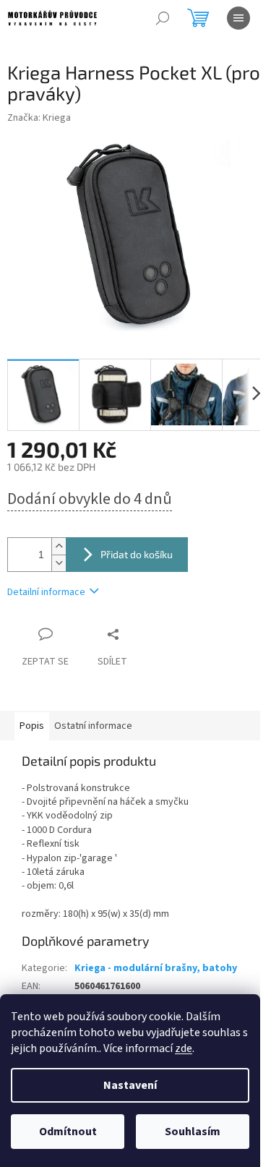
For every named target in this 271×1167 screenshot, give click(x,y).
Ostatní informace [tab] (93, 726)
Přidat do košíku (136, 554)
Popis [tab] (32, 726)
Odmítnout (68, 1132)
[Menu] (238, 18)
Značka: (39, 118)
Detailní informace (46, 592)
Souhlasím (192, 1132)
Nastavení (130, 1085)
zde (183, 1048)
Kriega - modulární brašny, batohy (155, 968)
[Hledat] (162, 18)
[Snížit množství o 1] (58, 563)
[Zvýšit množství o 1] (58, 546)
